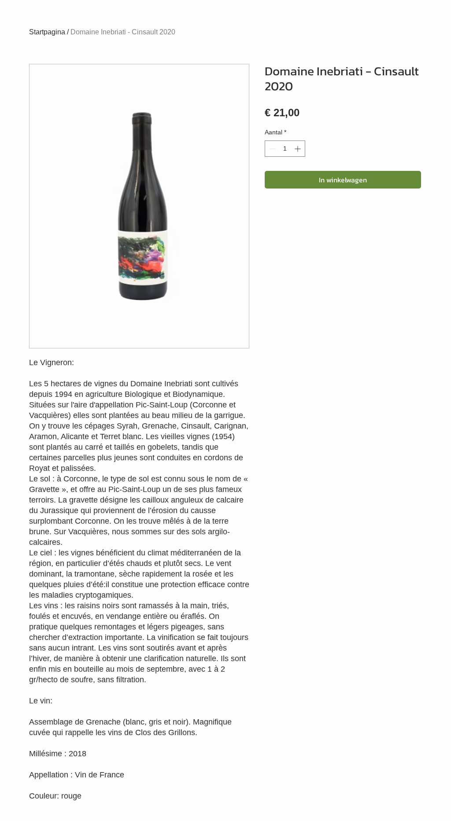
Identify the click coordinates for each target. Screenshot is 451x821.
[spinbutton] (285, 148)
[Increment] (298, 148)
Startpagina (47, 32)
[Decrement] (271, 148)
